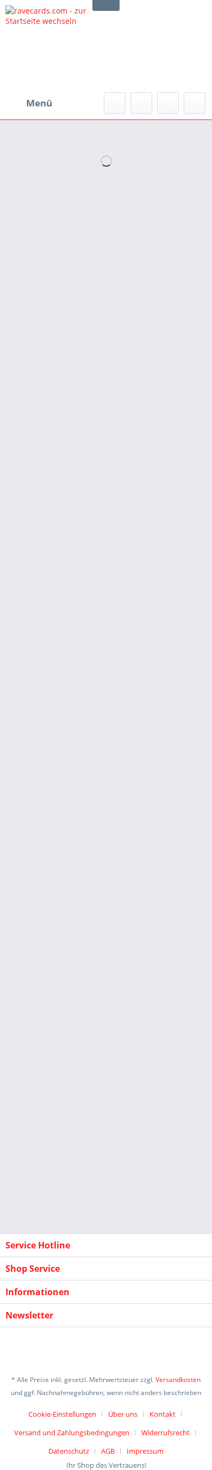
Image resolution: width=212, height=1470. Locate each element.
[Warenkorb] (194, 103)
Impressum (145, 1451)
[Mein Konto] (168, 103)
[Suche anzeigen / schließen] (115, 103)
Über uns (123, 1414)
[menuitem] (29, 103)
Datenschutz (68, 1451)
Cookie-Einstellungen (62, 1414)
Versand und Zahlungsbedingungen (71, 1432)
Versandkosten (178, 1379)
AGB (108, 1451)
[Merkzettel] (141, 103)
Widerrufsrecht (165, 1432)
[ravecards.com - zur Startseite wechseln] (55, 46)
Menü (39, 103)
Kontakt (162, 1414)
